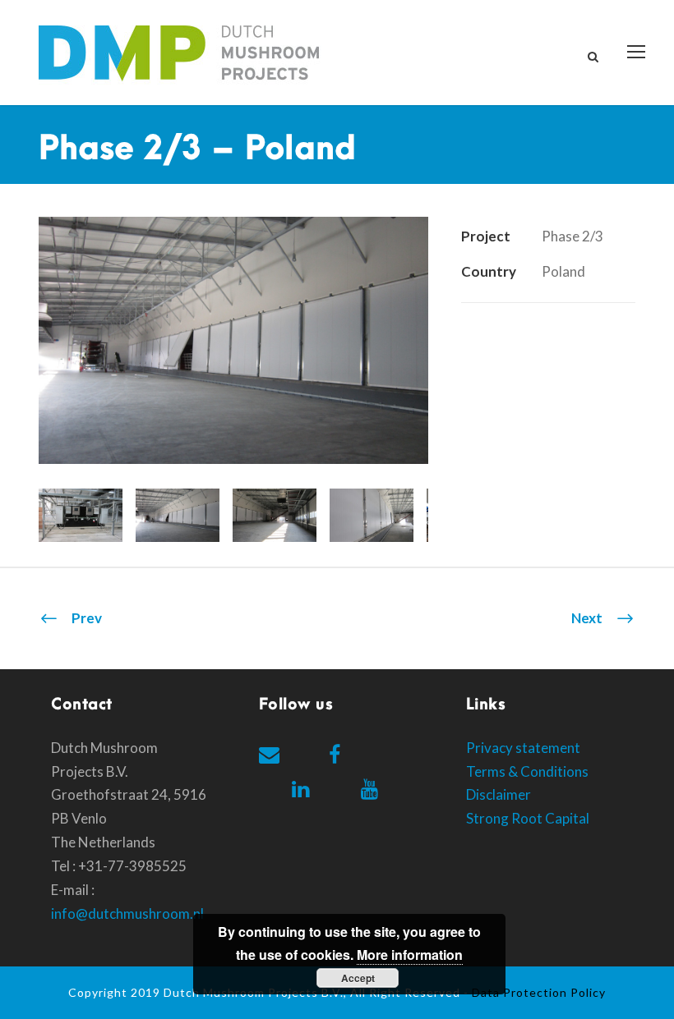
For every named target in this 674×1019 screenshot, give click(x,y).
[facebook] (334, 754)
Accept (358, 978)
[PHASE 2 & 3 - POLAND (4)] (233, 338)
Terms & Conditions (527, 771)
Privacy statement (523, 747)
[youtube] (369, 788)
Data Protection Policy (539, 992)
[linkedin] (300, 788)
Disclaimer (498, 794)
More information (410, 954)
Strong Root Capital (527, 818)
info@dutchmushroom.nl (127, 913)
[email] (269, 754)
